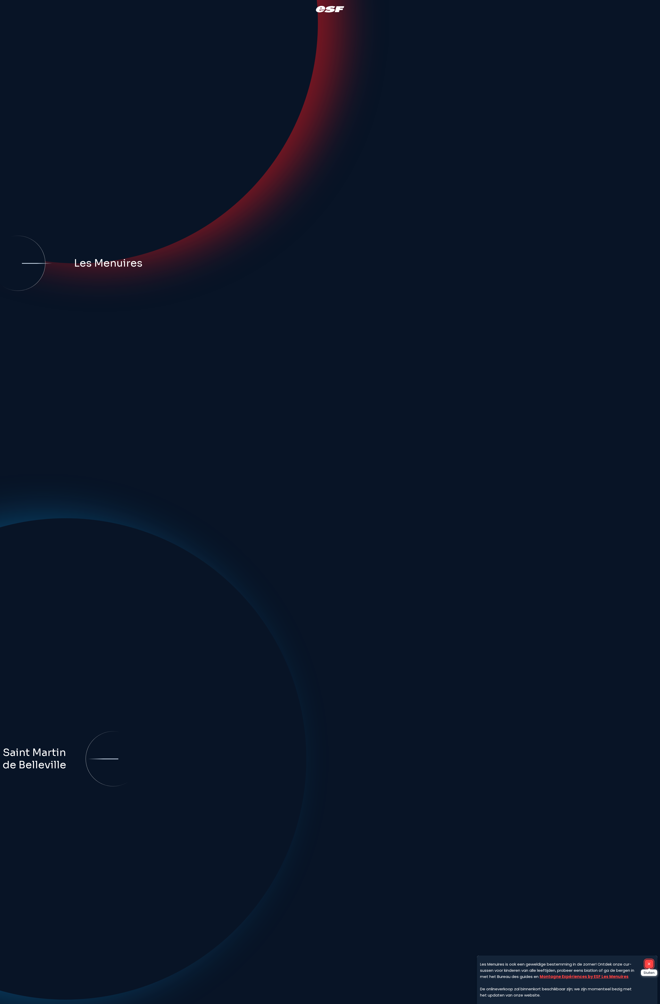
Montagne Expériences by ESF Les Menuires (584, 976)
